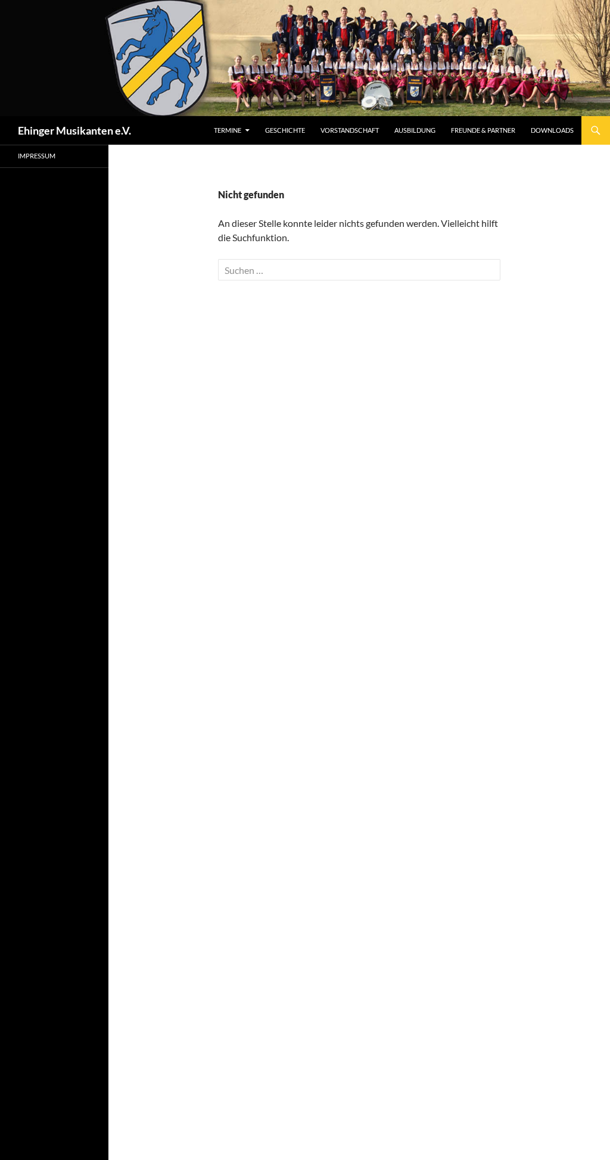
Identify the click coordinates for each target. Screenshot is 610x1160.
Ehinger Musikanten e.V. (74, 130)
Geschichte (285, 130)
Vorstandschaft (349, 130)
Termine (227, 130)
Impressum (36, 156)
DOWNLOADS (552, 130)
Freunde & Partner (483, 130)
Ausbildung (414, 130)
